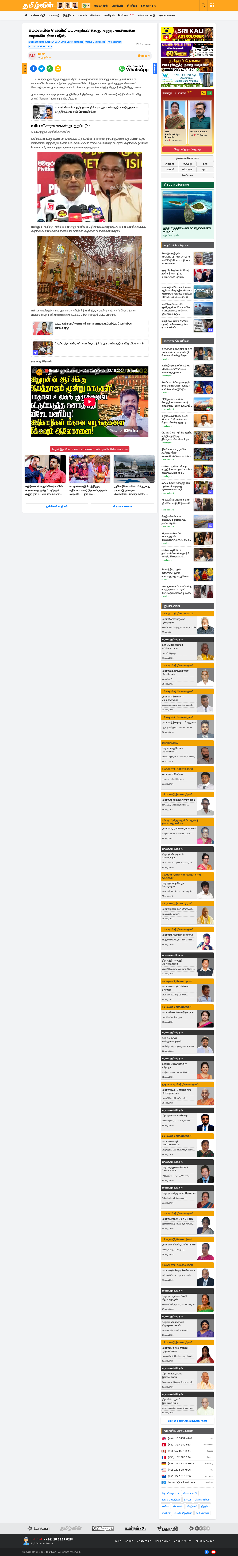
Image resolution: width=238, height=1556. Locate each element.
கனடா (187, 1499)
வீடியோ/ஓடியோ (183, 1512)
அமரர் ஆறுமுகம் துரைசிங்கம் (178, 799)
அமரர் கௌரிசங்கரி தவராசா (178, 1012)
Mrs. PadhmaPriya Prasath (172, 134)
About (129, 1541)
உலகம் (82, 15)
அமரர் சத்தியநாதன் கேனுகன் (179, 722)
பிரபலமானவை (122, 506)
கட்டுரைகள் (202, 1512)
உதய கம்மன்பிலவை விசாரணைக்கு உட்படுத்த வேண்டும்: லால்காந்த (93, 326)
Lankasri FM (148, 6)
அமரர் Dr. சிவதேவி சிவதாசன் (179, 1244)
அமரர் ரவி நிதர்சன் (172, 774)
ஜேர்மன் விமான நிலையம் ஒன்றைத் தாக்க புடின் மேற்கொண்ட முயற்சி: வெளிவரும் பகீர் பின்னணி (175, 520)
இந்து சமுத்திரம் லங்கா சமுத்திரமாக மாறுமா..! (187, 229)
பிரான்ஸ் (178, 1506)
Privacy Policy (205, 1541)
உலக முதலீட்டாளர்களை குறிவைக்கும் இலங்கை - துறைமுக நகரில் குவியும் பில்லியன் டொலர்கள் (177, 292)
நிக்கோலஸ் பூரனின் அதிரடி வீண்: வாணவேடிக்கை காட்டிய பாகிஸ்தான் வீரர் (176, 453)
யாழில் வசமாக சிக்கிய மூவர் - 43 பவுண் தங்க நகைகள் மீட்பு (175, 324)
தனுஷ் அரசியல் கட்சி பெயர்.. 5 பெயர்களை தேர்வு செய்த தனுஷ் (175, 419)
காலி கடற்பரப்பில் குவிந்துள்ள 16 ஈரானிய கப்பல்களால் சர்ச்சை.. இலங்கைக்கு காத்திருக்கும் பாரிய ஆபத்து (176, 309)
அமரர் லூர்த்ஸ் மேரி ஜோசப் (177, 1218)
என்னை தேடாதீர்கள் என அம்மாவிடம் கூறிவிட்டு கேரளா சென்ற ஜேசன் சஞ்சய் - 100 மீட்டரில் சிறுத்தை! (177, 352)
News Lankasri (168, 409)
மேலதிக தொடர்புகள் (178, 1431)
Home (118, 1541)
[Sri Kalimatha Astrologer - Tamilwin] (187, 34)
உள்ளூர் (53, 15)
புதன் (205, 169)
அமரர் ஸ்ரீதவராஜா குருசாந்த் (177, 934)
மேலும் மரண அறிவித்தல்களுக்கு (187, 1420)
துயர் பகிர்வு (172, 606)
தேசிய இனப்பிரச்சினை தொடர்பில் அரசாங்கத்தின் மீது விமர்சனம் (99, 343)
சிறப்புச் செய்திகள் (176, 245)
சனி (205, 163)
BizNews (126, 15)
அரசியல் (46, 57)
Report (145, 56)
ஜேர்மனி (192, 1506)
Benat (41, 54)
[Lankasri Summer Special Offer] (187, 50)
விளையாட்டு (146, 15)
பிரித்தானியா (202, 1499)
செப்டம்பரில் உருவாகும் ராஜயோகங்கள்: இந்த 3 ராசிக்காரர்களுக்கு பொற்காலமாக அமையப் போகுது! (177, 386)
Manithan (166, 359)
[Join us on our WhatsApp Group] (133, 68)
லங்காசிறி (100, 6)
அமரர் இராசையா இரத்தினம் (178, 908)
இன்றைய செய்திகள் (187, 158)
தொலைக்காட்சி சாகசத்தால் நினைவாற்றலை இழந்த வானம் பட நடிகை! (176, 537)
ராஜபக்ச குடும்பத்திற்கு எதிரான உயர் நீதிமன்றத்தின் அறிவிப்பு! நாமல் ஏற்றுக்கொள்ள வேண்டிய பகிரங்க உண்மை (88, 490)
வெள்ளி (169, 169)
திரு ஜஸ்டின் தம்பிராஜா (175, 1115)
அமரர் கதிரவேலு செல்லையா (178, 1270)
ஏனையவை (167, 15)
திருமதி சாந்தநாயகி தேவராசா (179, 1193)
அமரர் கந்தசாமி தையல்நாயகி (179, 828)
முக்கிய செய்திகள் (57, 506)
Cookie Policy (183, 1541)
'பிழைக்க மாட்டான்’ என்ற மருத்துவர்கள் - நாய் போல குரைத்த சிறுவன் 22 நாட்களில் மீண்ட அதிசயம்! (177, 590)
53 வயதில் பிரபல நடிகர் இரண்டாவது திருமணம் (176, 501)
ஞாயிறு (187, 163)
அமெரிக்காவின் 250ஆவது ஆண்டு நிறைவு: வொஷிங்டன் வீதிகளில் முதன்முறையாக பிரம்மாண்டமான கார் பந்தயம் (134, 490)
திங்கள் (169, 163)
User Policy (162, 1541)
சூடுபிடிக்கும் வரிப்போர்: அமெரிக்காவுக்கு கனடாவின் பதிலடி (176, 273)
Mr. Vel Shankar (198, 131)
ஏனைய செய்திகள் (177, 341)
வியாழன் (187, 169)
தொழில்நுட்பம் (170, 1493)
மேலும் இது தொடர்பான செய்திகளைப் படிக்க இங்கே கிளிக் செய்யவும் (90, 449)
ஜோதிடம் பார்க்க (176, 93)
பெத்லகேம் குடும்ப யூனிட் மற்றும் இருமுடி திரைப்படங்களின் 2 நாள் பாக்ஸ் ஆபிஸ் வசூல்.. (177, 436)
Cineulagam (167, 375)
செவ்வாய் (187, 175)
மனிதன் (117, 6)
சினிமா (132, 6)
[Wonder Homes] (187, 80)
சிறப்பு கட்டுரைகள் (176, 184)
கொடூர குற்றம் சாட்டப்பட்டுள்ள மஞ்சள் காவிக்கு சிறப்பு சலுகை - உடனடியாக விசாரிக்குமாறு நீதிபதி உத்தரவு (177, 258)
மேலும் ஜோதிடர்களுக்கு (187, 149)
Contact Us (144, 1541)
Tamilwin (51, 1552)
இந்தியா (68, 15)
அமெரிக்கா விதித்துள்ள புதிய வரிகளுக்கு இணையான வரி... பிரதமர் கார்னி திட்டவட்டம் (176, 486)
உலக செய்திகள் (171, 1499)
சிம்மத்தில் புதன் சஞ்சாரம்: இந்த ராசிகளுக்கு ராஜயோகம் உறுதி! (176, 573)
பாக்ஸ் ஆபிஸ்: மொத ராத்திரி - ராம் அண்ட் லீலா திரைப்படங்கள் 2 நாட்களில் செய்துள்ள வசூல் (177, 469)
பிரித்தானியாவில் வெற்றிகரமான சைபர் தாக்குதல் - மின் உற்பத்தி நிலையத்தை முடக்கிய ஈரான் (176, 402)
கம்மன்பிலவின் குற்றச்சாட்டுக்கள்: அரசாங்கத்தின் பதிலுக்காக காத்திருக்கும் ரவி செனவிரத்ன (96, 109)
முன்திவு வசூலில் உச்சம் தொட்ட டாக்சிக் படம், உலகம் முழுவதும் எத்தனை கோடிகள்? (176, 369)
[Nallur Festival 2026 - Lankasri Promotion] (187, 65)
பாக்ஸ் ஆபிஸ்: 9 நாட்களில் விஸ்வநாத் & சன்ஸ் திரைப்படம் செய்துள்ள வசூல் (176, 553)
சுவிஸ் (165, 1506)
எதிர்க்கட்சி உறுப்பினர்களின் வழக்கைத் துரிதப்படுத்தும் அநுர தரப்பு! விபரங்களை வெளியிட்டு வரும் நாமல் (44, 490)
